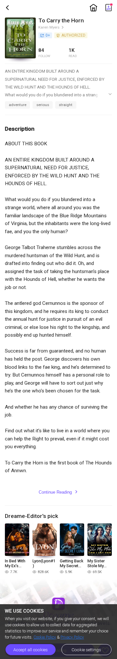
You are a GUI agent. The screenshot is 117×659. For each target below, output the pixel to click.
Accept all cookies (30, 649)
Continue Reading (58, 492)
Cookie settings (86, 649)
